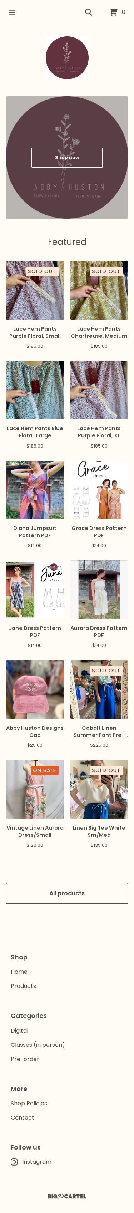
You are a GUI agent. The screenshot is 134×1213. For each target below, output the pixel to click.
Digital (19, 1030)
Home (19, 972)
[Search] (88, 12)
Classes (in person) (38, 1045)
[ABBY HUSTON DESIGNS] (67, 57)
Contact (22, 1117)
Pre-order (25, 1059)
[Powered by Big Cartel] (67, 1196)
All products (67, 893)
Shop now (67, 157)
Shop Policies (29, 1103)
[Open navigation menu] (12, 12)
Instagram (36, 1162)
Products (23, 986)
